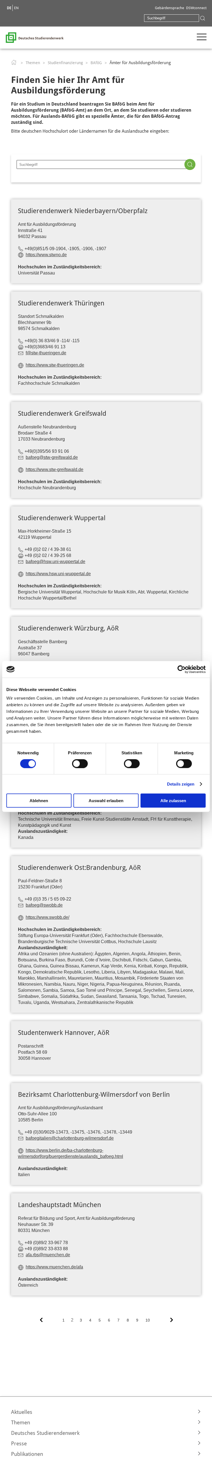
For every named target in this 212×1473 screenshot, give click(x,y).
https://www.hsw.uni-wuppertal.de (58, 573)
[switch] (80, 763)
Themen (33, 63)
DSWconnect (196, 8)
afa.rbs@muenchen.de (48, 1254)
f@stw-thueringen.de (46, 352)
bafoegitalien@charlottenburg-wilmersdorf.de (70, 1138)
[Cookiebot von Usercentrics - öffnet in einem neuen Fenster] (181, 669)
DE (9, 8)
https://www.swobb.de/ (47, 917)
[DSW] (34, 37)
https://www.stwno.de (46, 254)
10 (147, 1320)
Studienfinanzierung (65, 63)
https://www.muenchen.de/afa (54, 1267)
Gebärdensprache (169, 8)
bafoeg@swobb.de (44, 905)
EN (16, 8)
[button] (106, 1412)
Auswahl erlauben (106, 800)
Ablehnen (39, 800)
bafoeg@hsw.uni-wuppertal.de (55, 561)
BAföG (96, 63)
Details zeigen (180, 783)
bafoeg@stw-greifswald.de (52, 457)
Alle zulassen (173, 800)
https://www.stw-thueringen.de (55, 365)
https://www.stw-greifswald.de (54, 469)
